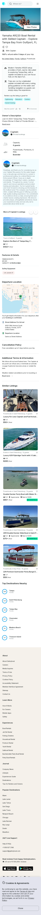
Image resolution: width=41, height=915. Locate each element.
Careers (5, 665)
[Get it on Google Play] (26, 868)
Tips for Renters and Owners (13, 784)
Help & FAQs (7, 844)
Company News (8, 769)
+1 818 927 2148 (8, 847)
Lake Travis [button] (7, 810)
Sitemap (5, 690)
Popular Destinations (11, 790)
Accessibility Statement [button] (10, 683)
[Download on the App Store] (10, 868)
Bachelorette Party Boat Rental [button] (13, 754)
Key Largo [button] (6, 825)
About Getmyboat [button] (9, 661)
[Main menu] (37, 4)
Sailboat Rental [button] (8, 750)
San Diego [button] (6, 806)
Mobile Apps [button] (7, 713)
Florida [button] (17, 59)
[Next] (36, 212)
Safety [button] (5, 717)
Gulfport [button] (23, 59)
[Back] (31, 212)
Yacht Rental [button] (7, 746)
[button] (17, 226)
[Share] (3, 47)
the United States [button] (8, 59)
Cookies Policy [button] (8, 679)
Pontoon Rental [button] (8, 743)
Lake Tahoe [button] (7, 803)
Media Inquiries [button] (8, 668)
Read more (6, 376)
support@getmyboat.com (11, 851)
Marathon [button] (6, 832)
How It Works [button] (7, 706)
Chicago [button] (5, 817)
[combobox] (20, 4)
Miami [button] (4, 795)
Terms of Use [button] (25, 891)
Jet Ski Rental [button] (7, 732)
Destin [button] (5, 828)
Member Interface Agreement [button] (13, 687)
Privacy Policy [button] (7, 676)
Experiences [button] (8, 723)
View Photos (32, 27)
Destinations (7, 780)
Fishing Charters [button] (8, 736)
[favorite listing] (6, 47)
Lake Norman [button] (7, 821)
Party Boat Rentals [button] (9, 757)
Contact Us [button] (6, 694)
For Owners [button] (7, 709)
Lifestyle (5, 773)
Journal (6, 764)
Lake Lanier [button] (7, 799)
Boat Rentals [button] (7, 728)
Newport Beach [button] (8, 814)
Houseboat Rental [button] (9, 739)
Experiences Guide (9, 776)
